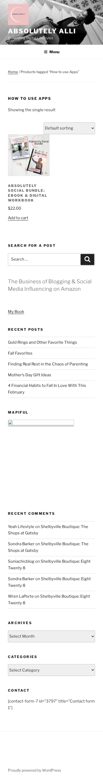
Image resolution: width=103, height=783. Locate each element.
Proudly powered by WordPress (34, 770)
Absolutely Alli (42, 31)
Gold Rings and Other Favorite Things (42, 342)
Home (13, 72)
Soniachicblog (21, 561)
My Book (16, 311)
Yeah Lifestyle (21, 526)
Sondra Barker (21, 544)
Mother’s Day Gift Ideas (29, 375)
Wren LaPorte (21, 596)
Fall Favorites (20, 353)
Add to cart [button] (18, 218)
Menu (54, 52)
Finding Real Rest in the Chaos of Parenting (48, 364)
